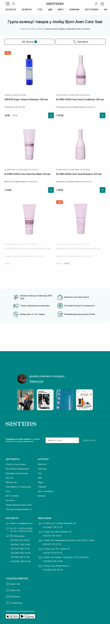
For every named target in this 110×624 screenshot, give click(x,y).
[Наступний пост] (88, 400)
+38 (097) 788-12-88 (20, 544)
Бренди (41, 495)
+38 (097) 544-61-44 (52, 553)
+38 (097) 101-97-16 (51, 544)
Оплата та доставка (15, 464)
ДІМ (50, 9)
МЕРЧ (60, 9)
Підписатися (36, 381)
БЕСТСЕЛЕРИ (91, 9)
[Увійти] (96, 4)
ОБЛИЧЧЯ (26, 9)
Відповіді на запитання (17, 473)
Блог (8, 491)
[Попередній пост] (22, 400)
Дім (40, 478)
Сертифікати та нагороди (18, 487)
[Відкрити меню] (8, 4)
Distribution (15, 596)
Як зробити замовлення (17, 469)
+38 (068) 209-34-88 (52, 561)
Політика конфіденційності (19, 509)
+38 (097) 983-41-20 (20, 548)
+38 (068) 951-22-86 (20, 557)
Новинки (42, 487)
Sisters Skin (15, 590)
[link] (102, 4)
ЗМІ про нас (11, 482)
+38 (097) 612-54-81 (19, 540)
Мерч (40, 482)
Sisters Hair (15, 584)
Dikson (8, 95)
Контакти (10, 500)
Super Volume (19, 95)
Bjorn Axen (61, 95)
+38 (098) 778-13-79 (52, 527)
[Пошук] (13, 4)
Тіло (40, 473)
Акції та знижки (45, 491)
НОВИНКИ (74, 9)
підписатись (89, 440)
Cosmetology (16, 603)
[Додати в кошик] (51, 115)
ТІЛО (39, 9)
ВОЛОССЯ (11, 9)
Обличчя (42, 469)
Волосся (42, 464)
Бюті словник (12, 495)
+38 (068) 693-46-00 (20, 553)
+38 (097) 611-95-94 (52, 535)
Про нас (10, 478)
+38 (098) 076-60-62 (52, 570)
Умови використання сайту (19, 505)
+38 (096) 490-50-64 (20, 561)
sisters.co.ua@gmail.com (21, 523)
